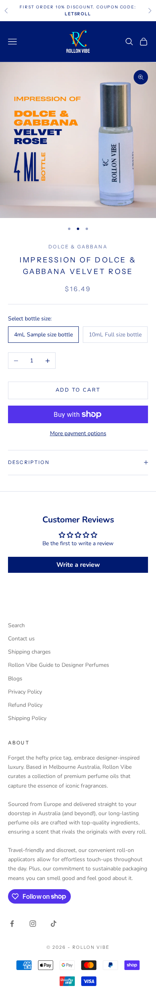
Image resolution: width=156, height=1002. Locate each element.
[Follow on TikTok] (54, 924)
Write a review (78, 564)
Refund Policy (25, 705)
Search (16, 625)
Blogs (15, 678)
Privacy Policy (25, 692)
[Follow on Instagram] (33, 924)
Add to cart (78, 390)
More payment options (78, 433)
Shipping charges (29, 652)
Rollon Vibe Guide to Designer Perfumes (58, 665)
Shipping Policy (27, 718)
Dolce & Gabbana (77, 247)
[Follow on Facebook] (12, 924)
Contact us (21, 638)
